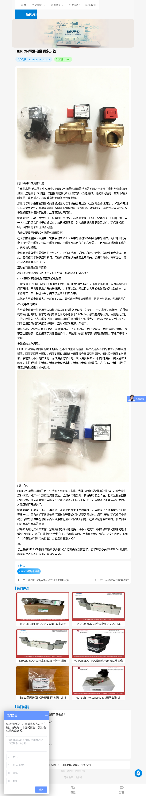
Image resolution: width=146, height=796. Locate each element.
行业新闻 (50, 765)
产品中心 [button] (37, 5)
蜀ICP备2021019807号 (73, 770)
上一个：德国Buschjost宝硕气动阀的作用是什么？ (47, 580)
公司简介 (74, 5)
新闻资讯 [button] (56, 5)
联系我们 (90, 5)
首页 (23, 5)
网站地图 (68, 777)
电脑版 (78, 777)
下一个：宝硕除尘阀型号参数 (111, 580)
